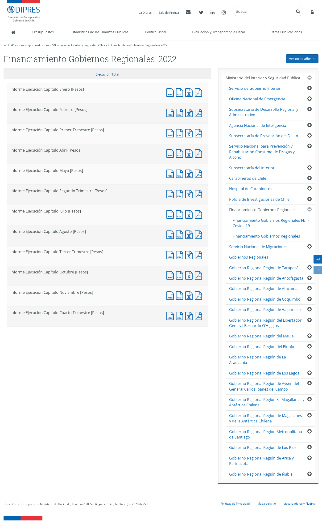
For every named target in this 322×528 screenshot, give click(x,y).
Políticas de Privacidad (235, 503)
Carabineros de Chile (247, 178)
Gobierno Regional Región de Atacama (263, 288)
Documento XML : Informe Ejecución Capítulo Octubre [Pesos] (171, 274)
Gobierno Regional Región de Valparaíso (265, 309)
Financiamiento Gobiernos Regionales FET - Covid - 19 (271, 223)
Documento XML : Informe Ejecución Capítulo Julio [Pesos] (171, 214)
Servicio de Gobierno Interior (255, 88)
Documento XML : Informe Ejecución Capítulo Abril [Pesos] (171, 153)
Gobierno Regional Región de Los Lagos (264, 373)
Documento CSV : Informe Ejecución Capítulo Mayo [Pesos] (180, 173)
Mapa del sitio (266, 503)
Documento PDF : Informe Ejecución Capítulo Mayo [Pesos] (199, 173)
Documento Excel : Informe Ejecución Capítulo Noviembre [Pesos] (190, 295)
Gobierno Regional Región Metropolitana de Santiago (265, 434)
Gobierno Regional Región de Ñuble (261, 474)
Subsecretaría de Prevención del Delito (263, 135)
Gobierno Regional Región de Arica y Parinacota (261, 461)
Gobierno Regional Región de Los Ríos (263, 447)
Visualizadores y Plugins (299, 503)
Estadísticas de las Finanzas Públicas (99, 32)
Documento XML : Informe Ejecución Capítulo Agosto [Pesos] (171, 234)
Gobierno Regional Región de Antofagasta (266, 278)
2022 (164, 45)
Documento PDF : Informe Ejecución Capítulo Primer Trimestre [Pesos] (199, 132)
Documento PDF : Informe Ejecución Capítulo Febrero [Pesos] (199, 112)
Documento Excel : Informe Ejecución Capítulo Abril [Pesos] (190, 153)
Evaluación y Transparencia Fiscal (218, 32)
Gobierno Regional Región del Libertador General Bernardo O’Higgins (265, 323)
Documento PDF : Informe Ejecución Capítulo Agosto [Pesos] (199, 234)
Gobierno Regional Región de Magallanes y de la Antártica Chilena (265, 418)
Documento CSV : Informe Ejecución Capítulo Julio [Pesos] (180, 214)
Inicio (7, 45)
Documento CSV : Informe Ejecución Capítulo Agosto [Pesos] (180, 234)
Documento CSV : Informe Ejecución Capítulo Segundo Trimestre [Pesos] (180, 193)
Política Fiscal (155, 32)
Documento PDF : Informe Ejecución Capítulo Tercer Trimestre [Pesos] (199, 254)
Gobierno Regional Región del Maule (261, 336)
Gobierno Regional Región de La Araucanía (257, 359)
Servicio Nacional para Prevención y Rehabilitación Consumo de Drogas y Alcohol (262, 152)
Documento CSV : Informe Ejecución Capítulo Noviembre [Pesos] (180, 295)
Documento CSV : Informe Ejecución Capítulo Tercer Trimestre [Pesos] (180, 254)
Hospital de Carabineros (250, 188)
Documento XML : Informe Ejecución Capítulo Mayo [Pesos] (171, 173)
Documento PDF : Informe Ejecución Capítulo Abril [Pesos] (199, 153)
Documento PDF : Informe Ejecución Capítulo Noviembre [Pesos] (199, 295)
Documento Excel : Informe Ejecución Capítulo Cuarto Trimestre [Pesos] (190, 315)
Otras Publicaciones (286, 32)
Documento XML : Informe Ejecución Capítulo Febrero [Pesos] (171, 112)
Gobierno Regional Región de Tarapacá (263, 267)
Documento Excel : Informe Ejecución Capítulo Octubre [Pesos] (190, 274)
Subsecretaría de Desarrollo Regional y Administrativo (263, 112)
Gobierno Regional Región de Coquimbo (265, 299)
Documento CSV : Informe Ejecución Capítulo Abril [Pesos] (180, 153)
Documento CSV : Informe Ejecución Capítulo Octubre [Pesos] (180, 274)
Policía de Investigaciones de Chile (259, 199)
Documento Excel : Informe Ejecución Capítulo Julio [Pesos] (190, 214)
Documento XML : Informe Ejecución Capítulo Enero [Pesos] (171, 92)
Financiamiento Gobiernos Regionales (134, 45)
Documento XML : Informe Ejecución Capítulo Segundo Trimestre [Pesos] (171, 193)
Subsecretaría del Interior (252, 167)
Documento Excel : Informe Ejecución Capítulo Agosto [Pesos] (190, 234)
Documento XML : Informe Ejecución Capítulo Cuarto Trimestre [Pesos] (171, 315)
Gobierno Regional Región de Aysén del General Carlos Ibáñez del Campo (264, 386)
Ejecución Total (107, 74)
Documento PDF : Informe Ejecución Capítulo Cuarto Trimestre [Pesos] (199, 315)
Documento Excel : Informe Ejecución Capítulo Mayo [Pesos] (190, 173)
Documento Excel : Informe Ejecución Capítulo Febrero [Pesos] (190, 112)
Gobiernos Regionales (248, 257)
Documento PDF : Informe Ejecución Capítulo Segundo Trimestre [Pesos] (199, 193)
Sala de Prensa (169, 12)
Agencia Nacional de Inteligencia (257, 125)
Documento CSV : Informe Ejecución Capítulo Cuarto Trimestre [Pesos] (180, 315)
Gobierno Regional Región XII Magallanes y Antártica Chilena (266, 402)
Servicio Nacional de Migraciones (258, 246)
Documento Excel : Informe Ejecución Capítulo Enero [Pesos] (190, 92)
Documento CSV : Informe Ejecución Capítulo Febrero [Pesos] (180, 112)
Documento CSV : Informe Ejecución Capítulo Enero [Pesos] (180, 92)
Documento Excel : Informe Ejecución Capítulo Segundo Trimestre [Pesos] (190, 193)
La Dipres (145, 12)
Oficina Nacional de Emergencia (257, 99)
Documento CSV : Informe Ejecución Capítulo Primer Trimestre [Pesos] (180, 132)
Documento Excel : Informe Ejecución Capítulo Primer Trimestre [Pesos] (190, 132)
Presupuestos (43, 32)
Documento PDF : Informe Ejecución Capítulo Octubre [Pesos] (199, 274)
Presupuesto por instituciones (31, 45)
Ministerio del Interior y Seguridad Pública (80, 45)
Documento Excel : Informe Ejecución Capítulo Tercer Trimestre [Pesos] (190, 254)
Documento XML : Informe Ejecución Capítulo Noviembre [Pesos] (171, 295)
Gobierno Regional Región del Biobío (261, 346)
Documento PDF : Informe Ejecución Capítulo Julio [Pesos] (199, 214)
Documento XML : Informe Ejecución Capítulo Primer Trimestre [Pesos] (171, 132)
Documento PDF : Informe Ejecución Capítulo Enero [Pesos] (199, 92)
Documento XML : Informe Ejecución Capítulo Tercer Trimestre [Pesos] (171, 254)
